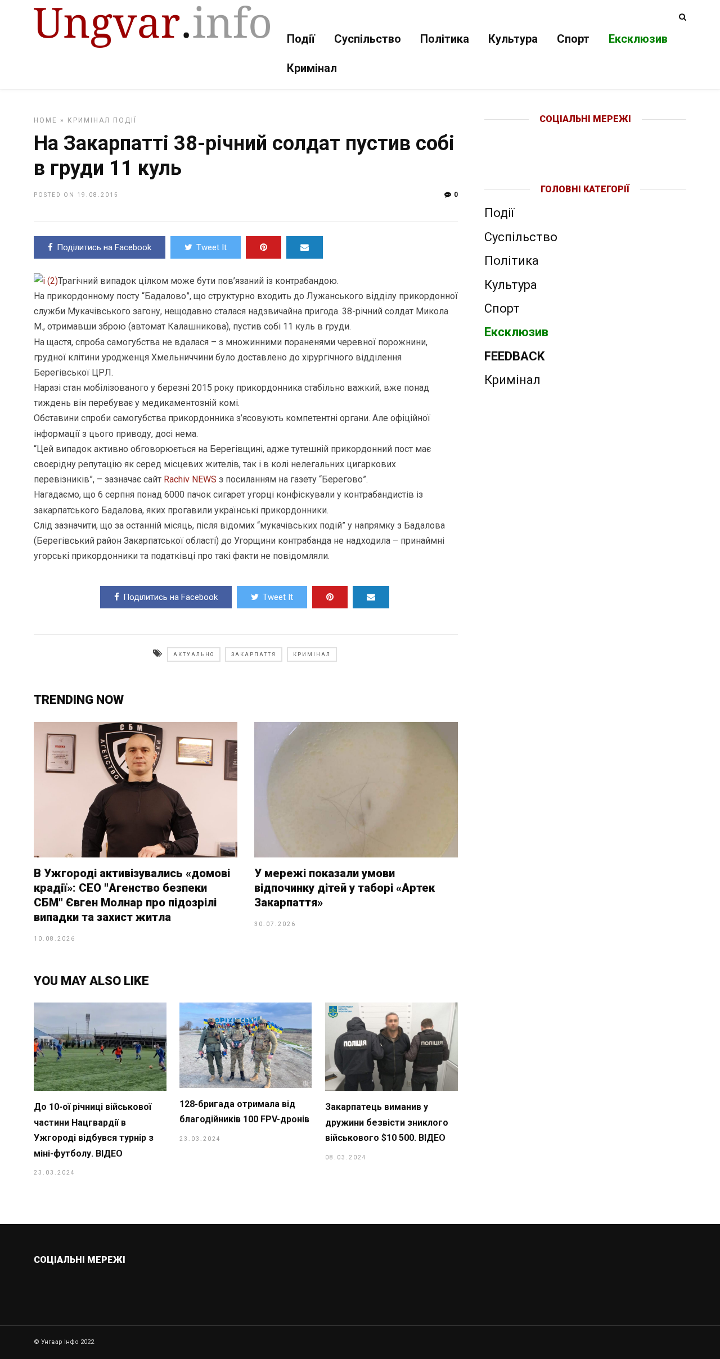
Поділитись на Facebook (104, 247)
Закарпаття (253, 654)
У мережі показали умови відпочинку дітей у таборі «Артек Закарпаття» (344, 887)
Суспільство (367, 39)
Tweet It (211, 247)
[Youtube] (585, 137)
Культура (513, 39)
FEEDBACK (514, 356)
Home (45, 120)
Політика (444, 39)
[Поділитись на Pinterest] (263, 247)
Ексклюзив (638, 39)
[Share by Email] (304, 247)
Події (301, 39)
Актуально (193, 654)
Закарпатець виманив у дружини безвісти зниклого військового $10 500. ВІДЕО (386, 1122)
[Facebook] (561, 137)
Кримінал (312, 68)
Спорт (573, 39)
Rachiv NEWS (190, 479)
